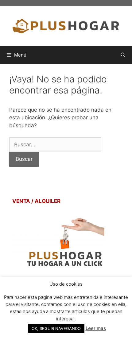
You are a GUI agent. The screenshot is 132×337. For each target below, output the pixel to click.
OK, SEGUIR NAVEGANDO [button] (56, 328)
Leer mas (96, 328)
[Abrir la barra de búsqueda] (123, 55)
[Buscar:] (55, 144)
